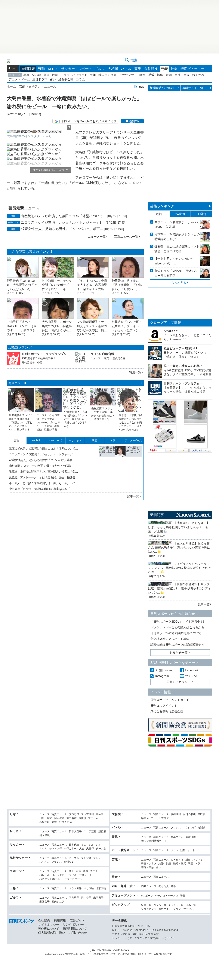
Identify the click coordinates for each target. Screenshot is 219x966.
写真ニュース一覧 (126, 236)
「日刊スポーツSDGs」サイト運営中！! (177, 621)
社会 (174, 69)
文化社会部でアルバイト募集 (169, 639)
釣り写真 (163, 886)
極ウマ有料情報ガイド (154, 841)
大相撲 (113, 69)
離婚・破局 (164, 75)
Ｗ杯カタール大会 (74, 848)
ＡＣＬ (43, 848)
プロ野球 (74, 814)
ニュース (15, 75)
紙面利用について (75, 928)
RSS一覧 (190, 905)
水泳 (78, 871)
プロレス (176, 827)
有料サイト (164, 909)
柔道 (85, 871)
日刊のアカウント (179, 682)
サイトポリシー (48, 924)
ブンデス (86, 858)
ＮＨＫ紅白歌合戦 (102, 354)
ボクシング (189, 827)
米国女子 (44, 901)
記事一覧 (133, 496)
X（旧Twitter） (165, 670)
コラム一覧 (159, 905)
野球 (41, 69)
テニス (94, 871)
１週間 (201, 214)
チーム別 (101, 848)
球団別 (82, 818)
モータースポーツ (72, 879)
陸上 (71, 871)
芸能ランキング (162, 206)
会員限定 (28, 69)
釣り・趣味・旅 (122, 886)
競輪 (182, 850)
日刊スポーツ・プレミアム (182, 383)
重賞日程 (190, 837)
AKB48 (36, 75)
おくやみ (198, 75)
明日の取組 (189, 814)
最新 (159, 214)
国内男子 (74, 897)
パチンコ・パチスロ (166, 895)
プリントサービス (183, 909)
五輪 (13, 888)
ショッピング (149, 909)
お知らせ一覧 (179, 652)
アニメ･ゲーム (133, 440)
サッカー (68, 69)
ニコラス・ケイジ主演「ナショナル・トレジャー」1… (63, 222)
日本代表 (74, 844)
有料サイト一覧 (192, 88)
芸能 (164, 69)
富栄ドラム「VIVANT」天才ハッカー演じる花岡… (176, 273)
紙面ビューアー (192, 69)
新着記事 (157, 515)
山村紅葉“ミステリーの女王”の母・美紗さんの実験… (41, 465)
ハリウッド (79, 75)
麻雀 (182, 895)
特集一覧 (135, 372)
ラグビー (62, 875)
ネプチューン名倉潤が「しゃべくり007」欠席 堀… (176, 224)
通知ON (134, 121)
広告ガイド (77, 920)
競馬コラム (177, 837)
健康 (173, 886)
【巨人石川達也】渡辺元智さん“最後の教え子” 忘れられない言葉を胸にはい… (179, 547)
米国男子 (98, 897)
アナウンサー (128, 75)
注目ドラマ (39, 79)
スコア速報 (87, 814)
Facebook (191, 670)
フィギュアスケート (80, 875)
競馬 (137, 69)
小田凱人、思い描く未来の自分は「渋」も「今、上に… (43, 483)
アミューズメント (124, 895)
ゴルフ (100, 69)
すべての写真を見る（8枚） (50, 169)
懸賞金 (145, 818)
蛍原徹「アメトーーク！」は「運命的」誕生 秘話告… (43, 477)
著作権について (48, 928)
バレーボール (47, 875)
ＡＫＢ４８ (177, 859)
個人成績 (59, 818)
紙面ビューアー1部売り (179, 348)
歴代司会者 (118, 358)
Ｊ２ (90, 844)
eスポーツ (147, 895)
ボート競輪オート (124, 850)
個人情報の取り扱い (51, 932)
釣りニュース (149, 886)
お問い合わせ (78, 932)
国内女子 (86, 897)
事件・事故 (182, 75)
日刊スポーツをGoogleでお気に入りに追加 (88, 121)
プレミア (98, 858)
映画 (55, 75)
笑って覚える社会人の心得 (182, 366)
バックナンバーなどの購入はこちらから (177, 627)
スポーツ (85, 69)
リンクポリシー (73, 924)
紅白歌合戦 (65, 79)
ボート (174, 850)
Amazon (169, 330)
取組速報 (176, 814)
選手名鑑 (71, 818)
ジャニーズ (55, 440)
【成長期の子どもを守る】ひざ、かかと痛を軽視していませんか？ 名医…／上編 (179, 527)
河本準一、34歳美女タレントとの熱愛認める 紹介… (177, 237)
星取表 (201, 814)
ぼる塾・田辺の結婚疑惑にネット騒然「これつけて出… (176, 249)
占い (53, 79)
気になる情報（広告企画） (168, 711)
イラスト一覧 (175, 905)
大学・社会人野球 (62, 822)
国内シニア (58, 901)
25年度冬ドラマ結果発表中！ (39, 358)
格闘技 (201, 827)
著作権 (130, 954)
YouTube (191, 676)
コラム (80, 79)
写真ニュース (18, 383)
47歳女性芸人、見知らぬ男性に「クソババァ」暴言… (62, 229)
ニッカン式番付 (160, 818)
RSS (141, 86)
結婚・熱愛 (146, 75)
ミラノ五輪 (75, 888)
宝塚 (93, 75)
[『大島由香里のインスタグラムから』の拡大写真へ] (39, 131)
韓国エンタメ (107, 75)
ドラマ (65, 75)
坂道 (47, 75)
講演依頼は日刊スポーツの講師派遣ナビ (177, 644)
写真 (26, 75)
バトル (126, 69)
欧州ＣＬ (69, 862)
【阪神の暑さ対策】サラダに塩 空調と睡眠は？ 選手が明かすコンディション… (179, 588)
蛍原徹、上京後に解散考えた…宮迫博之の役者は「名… (43, 471)
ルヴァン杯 (55, 848)
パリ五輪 (89, 888)
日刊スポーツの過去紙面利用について (175, 633)
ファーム (93, 818)
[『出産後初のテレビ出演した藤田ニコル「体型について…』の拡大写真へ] (120, 467)
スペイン (44, 862)
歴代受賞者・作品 (32, 362)
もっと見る (178, 282)
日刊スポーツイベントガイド (169, 700)
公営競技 (151, 69)
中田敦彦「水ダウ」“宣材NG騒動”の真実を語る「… (41, 489)
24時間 (180, 214)
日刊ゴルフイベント (163, 705)
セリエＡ (74, 858)
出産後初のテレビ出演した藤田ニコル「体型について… (63, 216)
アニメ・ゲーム (19, 79)
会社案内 (44, 920)
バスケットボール (49, 879)
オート (191, 850)
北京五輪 (101, 888)
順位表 (100, 814)
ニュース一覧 (97, 236)
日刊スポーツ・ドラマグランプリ (44, 354)
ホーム (14, 68)
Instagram (162, 676)
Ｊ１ (83, 844)
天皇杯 (90, 848)
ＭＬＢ (53, 69)
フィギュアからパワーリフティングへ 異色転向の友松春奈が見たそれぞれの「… (179, 568)
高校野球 (44, 822)
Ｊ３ (97, 844)
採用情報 (60, 920)
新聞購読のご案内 (162, 88)
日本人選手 (75, 831)
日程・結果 (45, 818)
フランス (57, 862)
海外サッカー (19, 857)
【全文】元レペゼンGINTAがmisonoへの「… (173, 261)
